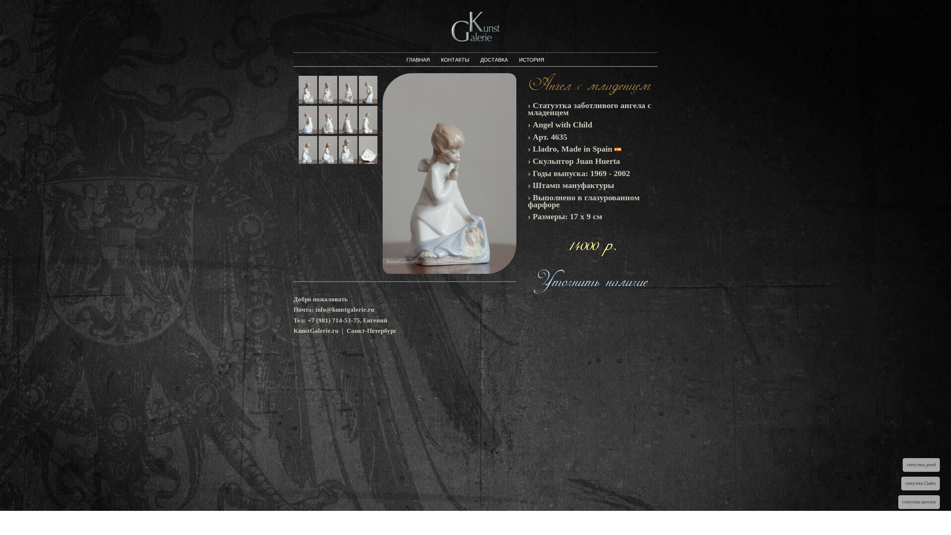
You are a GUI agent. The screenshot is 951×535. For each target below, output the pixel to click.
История (531, 60)
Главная (418, 60)
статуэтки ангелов (919, 502)
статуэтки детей (921, 464)
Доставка (494, 60)
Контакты (455, 60)
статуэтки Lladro (920, 483)
